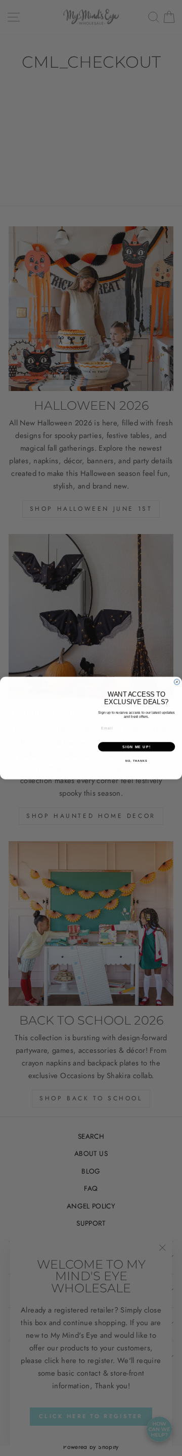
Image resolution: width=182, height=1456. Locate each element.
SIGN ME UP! (136, 747)
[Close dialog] (176, 682)
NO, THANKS (136, 760)
